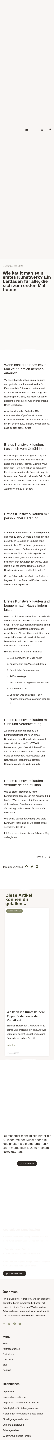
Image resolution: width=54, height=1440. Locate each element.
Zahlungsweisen (11, 1430)
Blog (5, 1364)
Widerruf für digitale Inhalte (17, 1436)
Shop (5, 1343)
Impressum (8, 1391)
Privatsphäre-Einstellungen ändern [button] (20, 1408)
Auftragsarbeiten (11, 1349)
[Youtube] (20, 1323)
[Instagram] (4, 1323)
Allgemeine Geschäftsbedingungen (20, 1402)
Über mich (8, 1359)
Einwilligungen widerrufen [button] (16, 1419)
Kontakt (7, 1370)
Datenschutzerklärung (14, 1397)
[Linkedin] (9, 1323)
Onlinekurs (8, 1354)
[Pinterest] (14, 1323)
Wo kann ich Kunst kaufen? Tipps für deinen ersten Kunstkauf (26, 1016)
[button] (27, 129)
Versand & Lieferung (13, 1424)
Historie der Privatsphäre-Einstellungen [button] (23, 1413)
